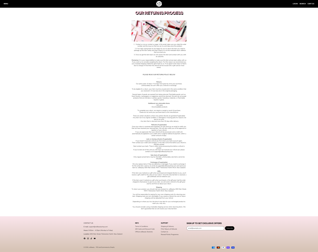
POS (97, 247)
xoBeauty (91, 247)
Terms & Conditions (141, 226)
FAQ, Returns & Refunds (169, 229)
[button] (303, 4)
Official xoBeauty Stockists (144, 232)
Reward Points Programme (169, 234)
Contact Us (164, 232)
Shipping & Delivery (167, 226)
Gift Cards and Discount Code (145, 229)
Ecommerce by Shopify (108, 247)
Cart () (310, 4)
